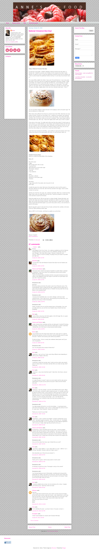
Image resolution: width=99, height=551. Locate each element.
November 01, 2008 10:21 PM (39, 384)
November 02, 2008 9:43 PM (38, 468)
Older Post (67, 527)
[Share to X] (49, 240)
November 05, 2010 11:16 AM (38, 504)
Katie (33, 314)
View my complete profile (12, 41)
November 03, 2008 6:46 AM (38, 479)
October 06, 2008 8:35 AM (38, 319)
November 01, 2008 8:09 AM (38, 375)
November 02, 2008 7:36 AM (38, 413)
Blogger (64, 548)
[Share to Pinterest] (52, 240)
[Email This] (46, 240)
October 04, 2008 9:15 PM (38, 279)
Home (7, 23)
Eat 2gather (35, 513)
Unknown (34, 490)
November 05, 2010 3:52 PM (38, 510)
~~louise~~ (35, 247)
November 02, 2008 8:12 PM (38, 461)
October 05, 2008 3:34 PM (38, 311)
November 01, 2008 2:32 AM (38, 367)
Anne (33, 352)
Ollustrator (54, 548)
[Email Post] (43, 239)
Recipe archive (16, 23)
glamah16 (34, 260)
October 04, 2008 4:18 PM (38, 266)
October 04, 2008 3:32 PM (38, 257)
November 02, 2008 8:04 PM (38, 454)
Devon (33, 331)
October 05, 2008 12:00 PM (38, 301)
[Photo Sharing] (42, 66)
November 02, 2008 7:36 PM (38, 437)
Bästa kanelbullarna (33, 236)
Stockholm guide (33, 23)
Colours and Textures (37, 268)
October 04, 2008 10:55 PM (38, 292)
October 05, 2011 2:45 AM (38, 517)
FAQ (25, 23)
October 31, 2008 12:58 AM (38, 349)
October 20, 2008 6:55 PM (38, 342)
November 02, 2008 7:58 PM (38, 444)
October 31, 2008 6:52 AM (38, 357)
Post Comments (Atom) (52, 531)
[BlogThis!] (47, 240)
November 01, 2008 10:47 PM (39, 401)
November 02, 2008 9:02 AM (38, 424)
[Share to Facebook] (50, 240)
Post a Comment (34, 520)
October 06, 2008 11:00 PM (38, 329)
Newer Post (32, 527)
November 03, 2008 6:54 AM (38, 487)
